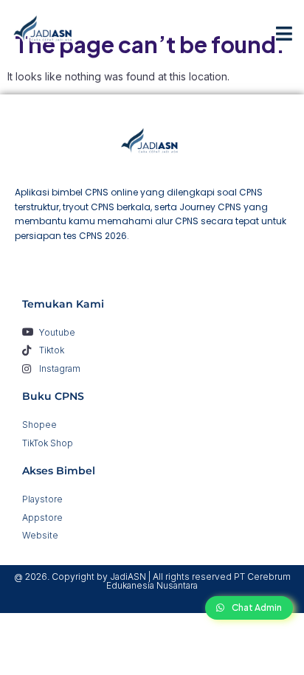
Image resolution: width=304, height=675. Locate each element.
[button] (284, 33)
